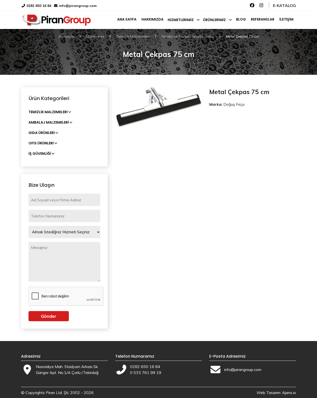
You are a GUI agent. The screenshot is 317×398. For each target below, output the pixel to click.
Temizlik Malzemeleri (48, 111)
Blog (241, 19)
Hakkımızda (152, 19)
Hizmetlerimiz (181, 19)
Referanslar (262, 19)
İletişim (286, 19)
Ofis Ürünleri (41, 143)
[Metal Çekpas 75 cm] (158, 107)
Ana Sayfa (126, 19)
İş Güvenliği (39, 153)
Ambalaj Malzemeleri (48, 122)
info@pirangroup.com (78, 5)
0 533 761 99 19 (145, 372)
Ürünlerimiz (214, 19)
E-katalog (284, 5)
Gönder (48, 316)
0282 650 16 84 (38, 5)
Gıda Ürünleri (41, 132)
